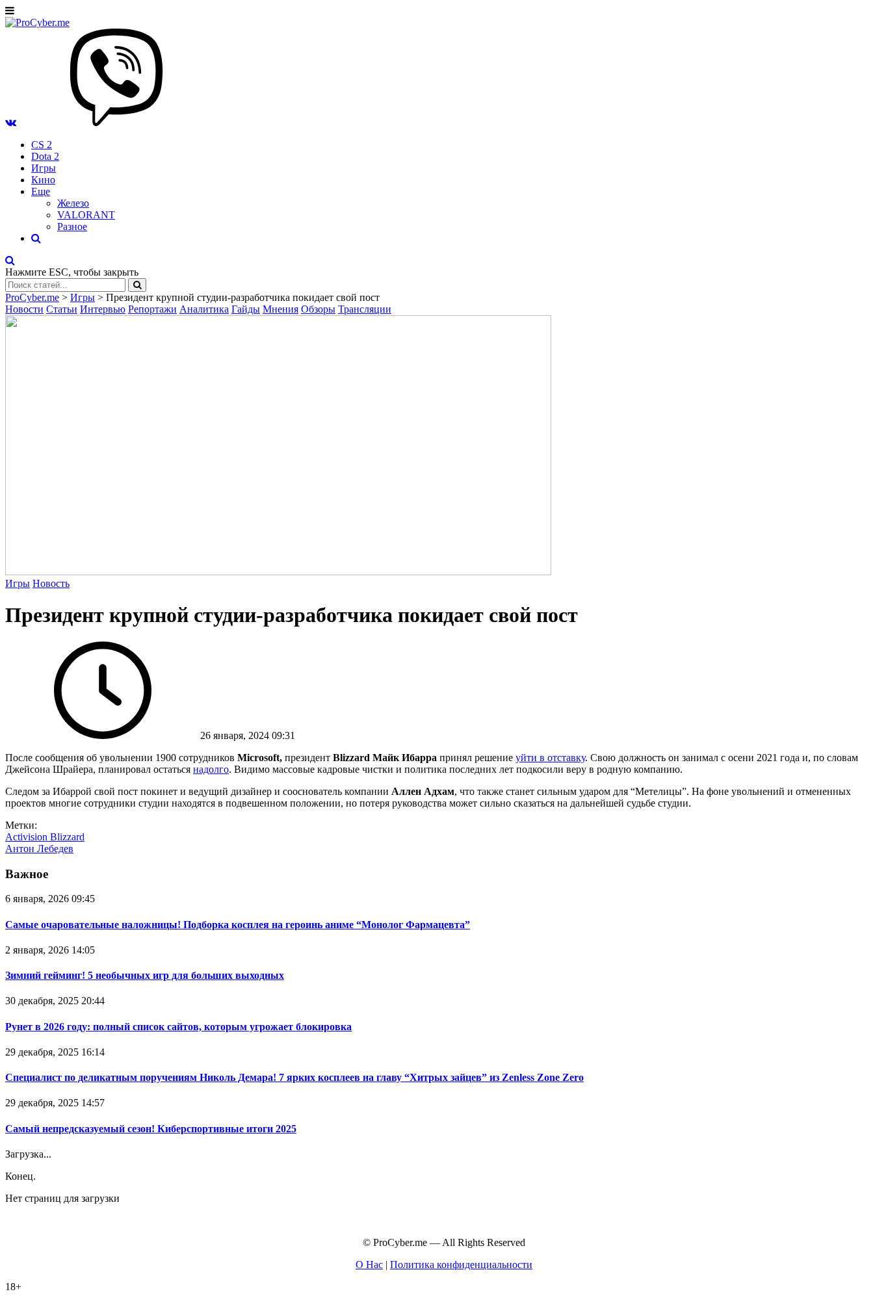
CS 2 (41, 144)
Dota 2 (45, 156)
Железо (73, 203)
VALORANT (86, 214)
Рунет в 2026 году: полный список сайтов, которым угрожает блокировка (178, 1026)
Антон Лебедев (39, 848)
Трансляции (364, 309)
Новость (51, 583)
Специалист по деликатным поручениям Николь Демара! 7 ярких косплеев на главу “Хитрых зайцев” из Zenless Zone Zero (294, 1077)
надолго (211, 769)
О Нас (369, 1264)
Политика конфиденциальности (461, 1264)
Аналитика (204, 309)
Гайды (245, 309)
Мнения (280, 309)
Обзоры (318, 309)
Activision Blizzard (45, 836)
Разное (72, 226)
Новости (24, 309)
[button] (10, 122)
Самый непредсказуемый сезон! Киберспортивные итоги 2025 (150, 1128)
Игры (43, 168)
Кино (43, 179)
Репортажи (152, 309)
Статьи (61, 309)
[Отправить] (137, 285)
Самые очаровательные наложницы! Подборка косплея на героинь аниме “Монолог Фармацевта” (237, 924)
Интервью (102, 309)
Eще (40, 191)
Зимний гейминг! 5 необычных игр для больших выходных (144, 975)
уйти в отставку (550, 757)
